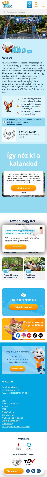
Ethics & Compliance (11, 420)
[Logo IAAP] (23, 446)
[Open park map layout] (33, 471)
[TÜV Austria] (29, 462)
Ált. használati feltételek (12, 418)
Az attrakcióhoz (16, 247)
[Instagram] (23, 335)
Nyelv (36, 6)
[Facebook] (18, 335)
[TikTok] (35, 335)
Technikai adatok (28, 471)
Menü (43, 6)
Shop (29, 6)
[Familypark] (7, 4)
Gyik (4, 400)
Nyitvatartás (17, 369)
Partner (23, 192)
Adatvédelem (8, 412)
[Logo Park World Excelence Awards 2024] (17, 462)
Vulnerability (7, 423)
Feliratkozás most (23, 307)
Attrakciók (12, 471)
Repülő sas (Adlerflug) (34, 268)
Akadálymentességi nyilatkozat (16, 426)
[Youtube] (29, 335)
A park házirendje (10, 403)
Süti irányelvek (8, 415)
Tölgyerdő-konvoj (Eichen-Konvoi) (12, 268)
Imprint (5, 406)
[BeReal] (40, 335)
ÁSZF (4, 409)
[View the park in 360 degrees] (39, 471)
